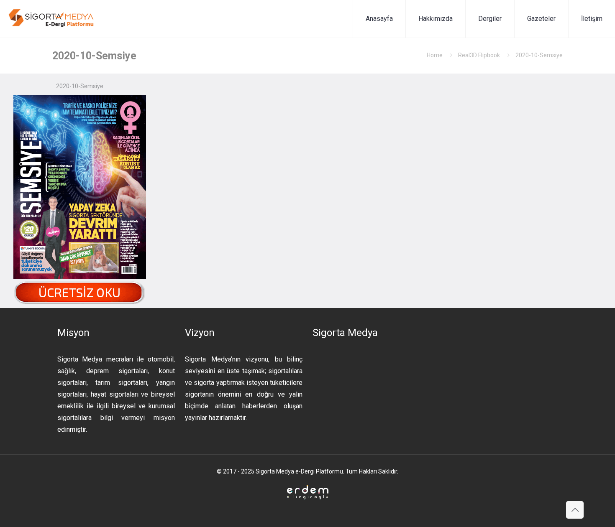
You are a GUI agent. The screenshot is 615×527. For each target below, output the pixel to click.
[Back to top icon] (575, 510)
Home (435, 55)
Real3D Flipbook (479, 55)
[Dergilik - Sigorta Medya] (51, 19)
